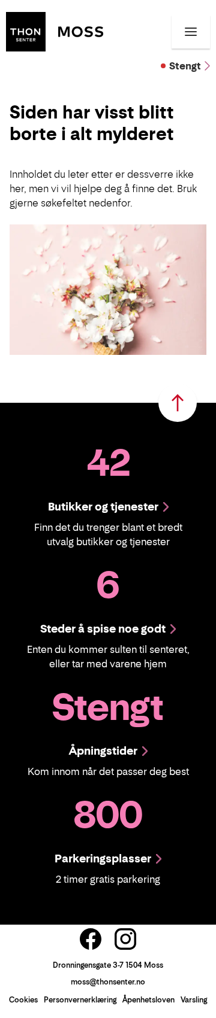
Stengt (185, 66)
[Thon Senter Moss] (54, 31)
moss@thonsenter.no (108, 981)
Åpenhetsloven (148, 999)
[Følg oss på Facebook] (90, 939)
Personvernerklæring (80, 999)
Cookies (23, 999)
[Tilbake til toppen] (177, 403)
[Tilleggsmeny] (191, 31)
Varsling (194, 999)
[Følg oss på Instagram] (125, 939)
